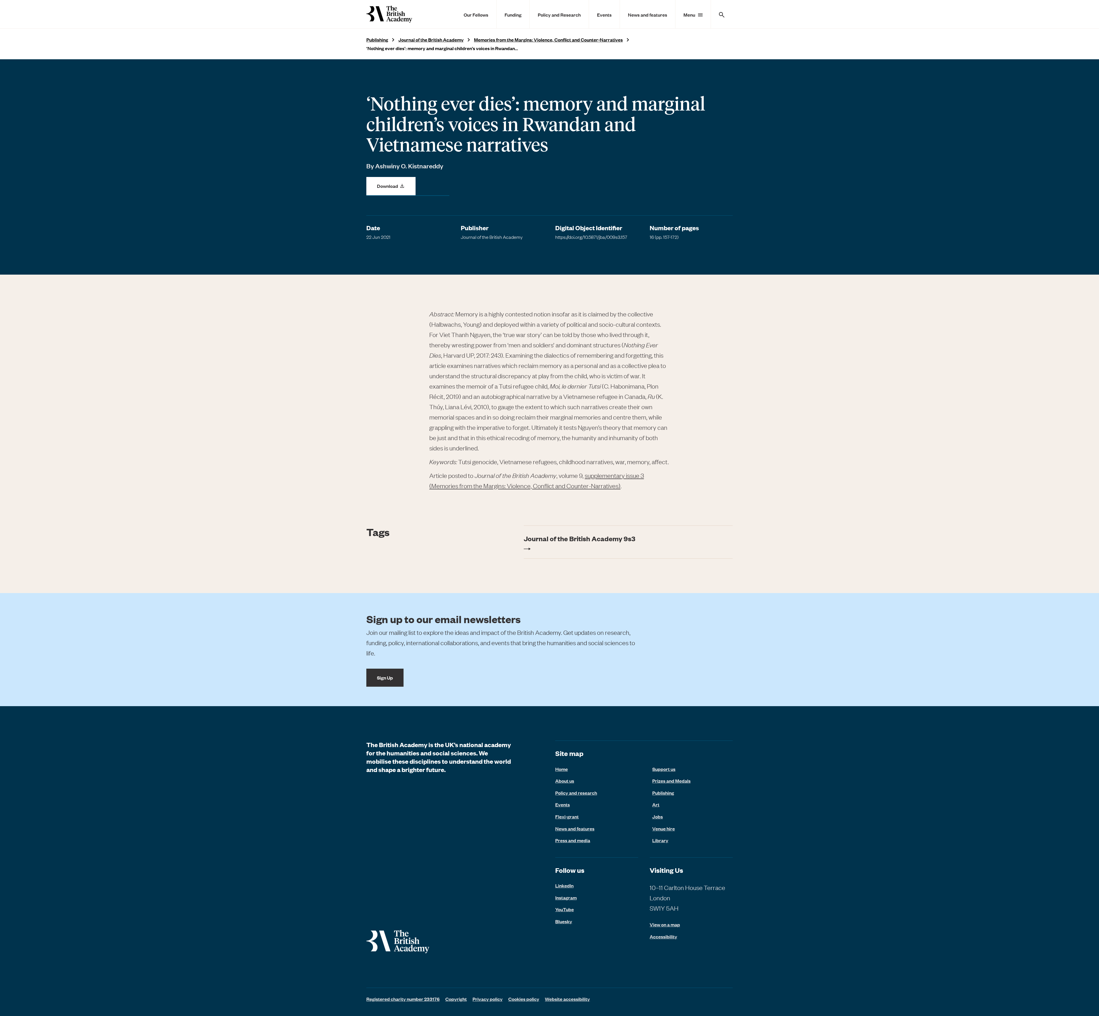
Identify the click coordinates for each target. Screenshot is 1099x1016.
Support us (663, 769)
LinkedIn (564, 885)
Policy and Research (559, 14)
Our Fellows (476, 14)
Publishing (377, 40)
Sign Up (385, 677)
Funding (513, 14)
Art (655, 804)
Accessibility (663, 937)
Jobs (657, 816)
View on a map (665, 925)
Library (660, 840)
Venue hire (663, 828)
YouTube (564, 909)
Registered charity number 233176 (403, 999)
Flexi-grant (567, 816)
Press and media (572, 840)
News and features (647, 14)
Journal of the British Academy (431, 40)
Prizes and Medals (671, 780)
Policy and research (576, 792)
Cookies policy (523, 999)
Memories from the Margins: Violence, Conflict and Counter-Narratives (548, 40)
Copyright (456, 999)
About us (564, 780)
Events (604, 14)
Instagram (566, 897)
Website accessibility (567, 999)
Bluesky (563, 921)
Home (561, 769)
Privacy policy (488, 999)
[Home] (389, 14)
